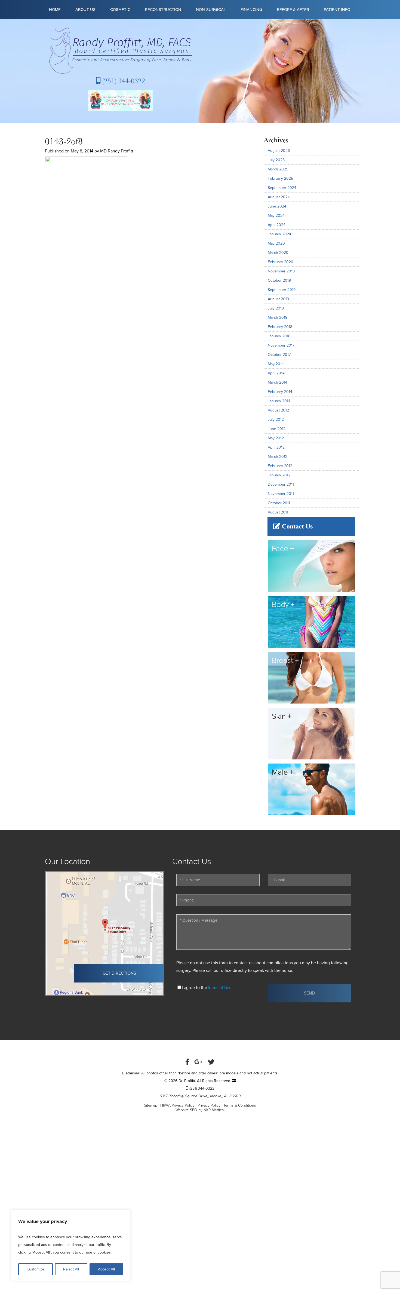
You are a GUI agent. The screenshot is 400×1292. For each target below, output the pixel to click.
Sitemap (150, 1105)
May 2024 (276, 215)
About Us (85, 9)
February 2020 (280, 262)
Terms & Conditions (239, 1105)
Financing (251, 9)
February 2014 (280, 391)
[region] (71, 1245)
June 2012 (276, 428)
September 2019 (282, 289)
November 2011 (281, 493)
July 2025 (276, 160)
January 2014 (279, 401)
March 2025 (278, 169)
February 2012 (280, 466)
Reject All (71, 1269)
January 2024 (279, 234)
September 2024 (282, 187)
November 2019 (281, 271)
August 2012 (278, 410)
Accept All (106, 1269)
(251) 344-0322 (122, 81)
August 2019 (278, 299)
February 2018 (280, 326)
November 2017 (281, 345)
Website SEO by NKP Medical (200, 1110)
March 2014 (277, 382)
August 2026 (279, 150)
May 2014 (276, 364)
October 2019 (279, 280)
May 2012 (276, 438)
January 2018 (279, 336)
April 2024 (276, 225)
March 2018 (277, 317)
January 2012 (279, 475)
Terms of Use (219, 987)
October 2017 (279, 354)
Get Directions (119, 973)
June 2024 (277, 206)
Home (55, 9)
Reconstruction (163, 9)
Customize (35, 1269)
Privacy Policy (209, 1105)
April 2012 (276, 447)
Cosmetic (120, 9)
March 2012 (277, 456)
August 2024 (279, 197)
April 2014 (276, 373)
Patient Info (337, 9)
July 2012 (276, 419)
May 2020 (276, 243)
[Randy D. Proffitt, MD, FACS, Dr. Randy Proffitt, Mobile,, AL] (120, 50)
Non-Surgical (211, 9)
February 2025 (280, 178)
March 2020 (278, 252)
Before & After (293, 9)
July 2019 (276, 308)
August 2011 (278, 512)
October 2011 (279, 503)
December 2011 (281, 484)
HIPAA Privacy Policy (177, 1105)
